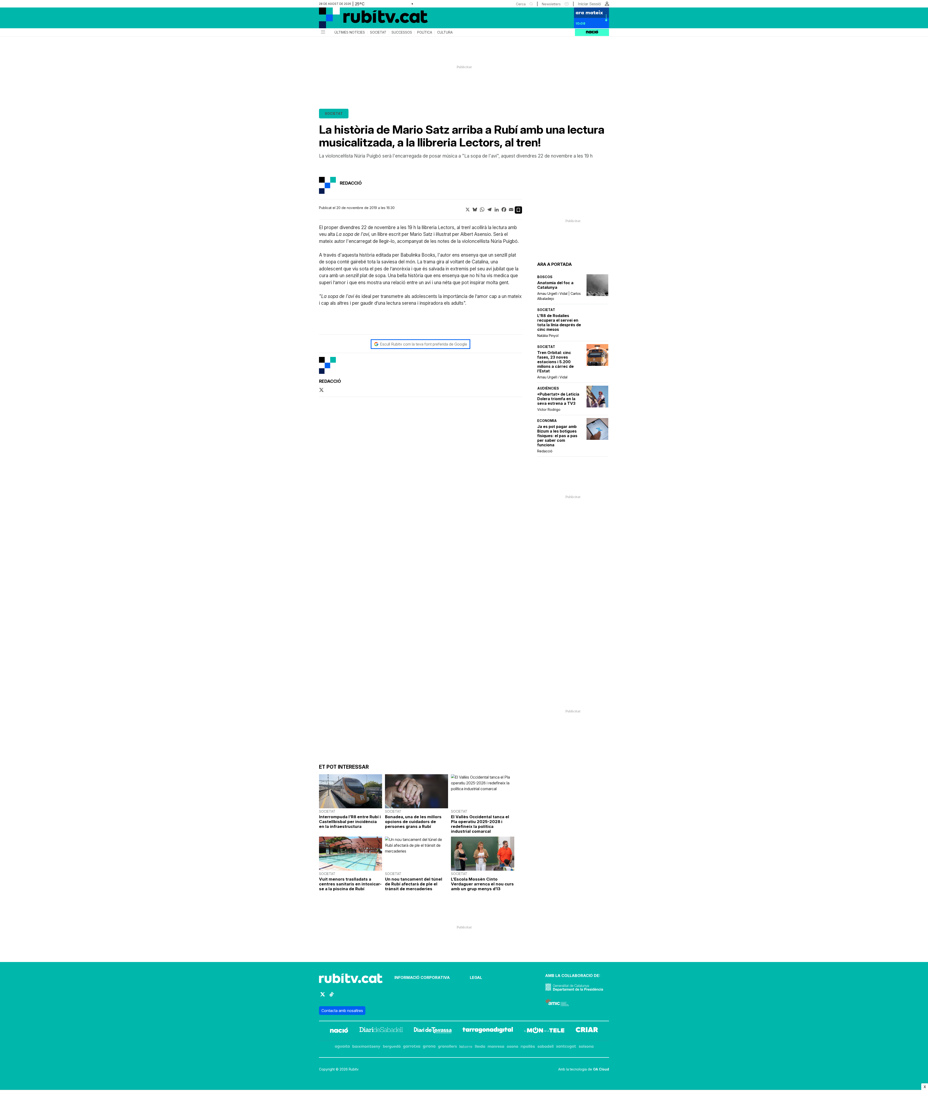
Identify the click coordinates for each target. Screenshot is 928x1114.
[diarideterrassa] (433, 1031)
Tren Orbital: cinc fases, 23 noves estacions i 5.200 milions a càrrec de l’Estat (555, 361)
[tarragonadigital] (488, 1031)
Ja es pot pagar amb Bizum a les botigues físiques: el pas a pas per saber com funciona (557, 435)
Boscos (544, 277)
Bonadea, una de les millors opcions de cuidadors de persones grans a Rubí (413, 821)
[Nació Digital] (366, 19)
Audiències (548, 388)
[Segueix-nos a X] (322, 996)
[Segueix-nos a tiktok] (331, 996)
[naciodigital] (339, 1031)
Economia (547, 421)
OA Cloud (601, 1069)
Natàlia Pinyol (547, 335)
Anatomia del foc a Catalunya (555, 285)
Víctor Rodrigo (548, 409)
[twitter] (321, 390)
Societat (378, 32)
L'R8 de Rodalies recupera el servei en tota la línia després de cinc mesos (559, 322)
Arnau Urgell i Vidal (552, 377)
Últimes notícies (349, 32)
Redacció (544, 451)
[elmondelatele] (544, 1031)
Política (424, 32)
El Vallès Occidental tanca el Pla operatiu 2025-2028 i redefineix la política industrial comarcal (480, 824)
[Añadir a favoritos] (518, 210)
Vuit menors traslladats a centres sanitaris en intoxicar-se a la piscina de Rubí (350, 884)
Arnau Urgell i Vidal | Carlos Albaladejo (559, 296)
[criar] (587, 1031)
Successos (402, 32)
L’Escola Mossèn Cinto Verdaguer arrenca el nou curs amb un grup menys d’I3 (482, 884)
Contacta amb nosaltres (342, 1010)
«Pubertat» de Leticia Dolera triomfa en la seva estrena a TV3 (558, 399)
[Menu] (322, 32)
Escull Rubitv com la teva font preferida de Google (423, 344)
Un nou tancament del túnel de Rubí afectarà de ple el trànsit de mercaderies (413, 884)
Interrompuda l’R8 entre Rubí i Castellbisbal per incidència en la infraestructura (350, 821)
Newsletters (551, 4)
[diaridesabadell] (381, 1031)
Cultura (445, 32)
